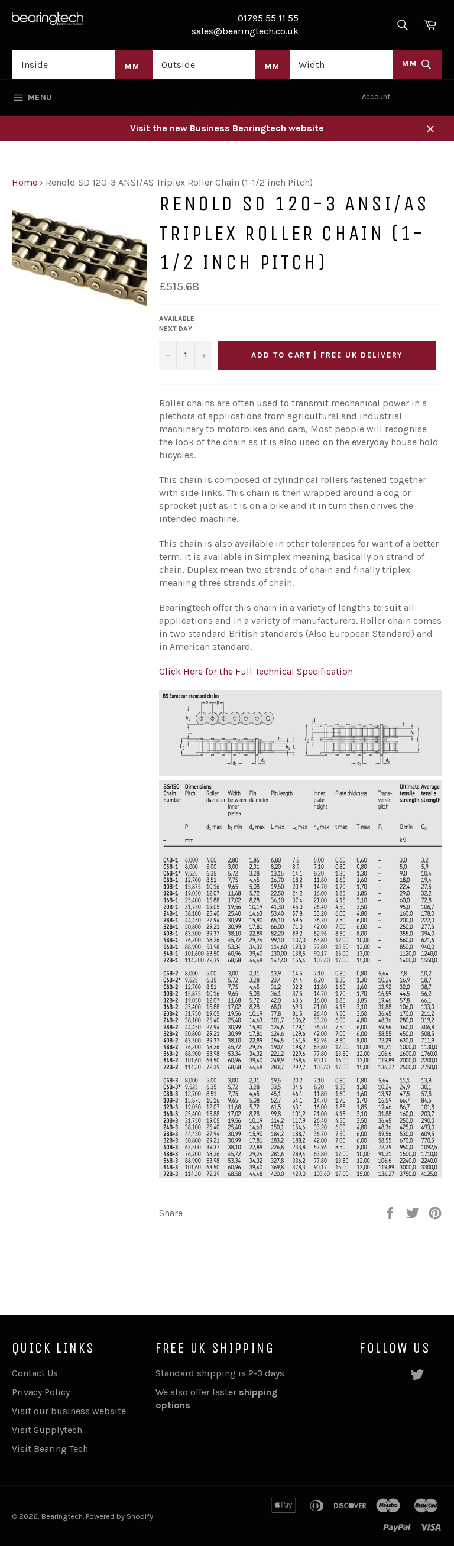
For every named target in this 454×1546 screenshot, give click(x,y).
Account (376, 96)
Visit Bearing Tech (50, 1448)
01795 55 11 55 (268, 18)
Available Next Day (176, 324)
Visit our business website (69, 1411)
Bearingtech (62, 1516)
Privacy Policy (41, 1392)
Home (24, 182)
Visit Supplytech (47, 1429)
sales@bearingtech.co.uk (245, 31)
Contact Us (35, 1373)
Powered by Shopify (119, 1516)
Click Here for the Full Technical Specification (256, 671)
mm (411, 63)
